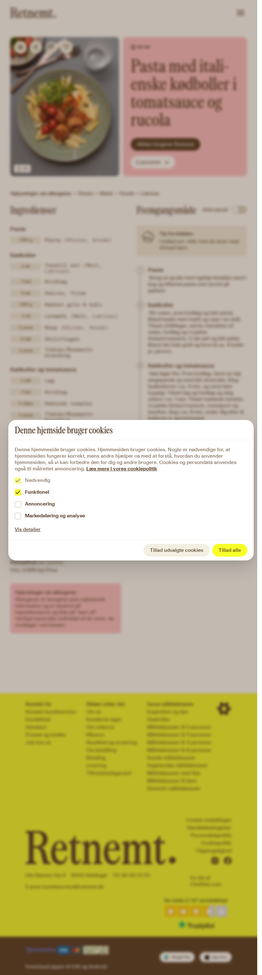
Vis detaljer (28, 529)
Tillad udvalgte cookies (176, 550)
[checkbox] (18, 480)
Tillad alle (230, 550)
